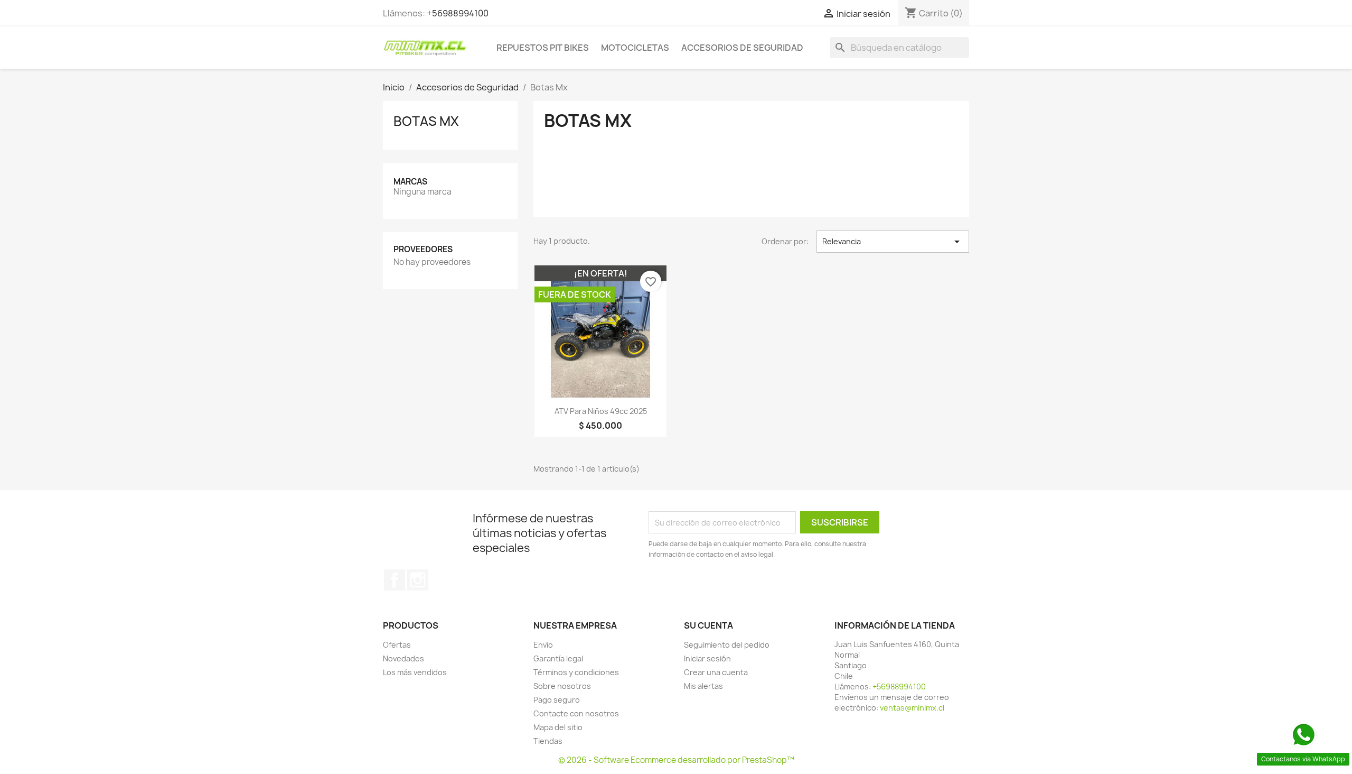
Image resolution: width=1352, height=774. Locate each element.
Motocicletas (635, 47)
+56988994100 (458, 13)
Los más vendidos (415, 672)
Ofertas (397, 645)
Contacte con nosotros (576, 713)
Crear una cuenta (716, 672)
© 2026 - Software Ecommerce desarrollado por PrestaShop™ (676, 760)
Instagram (417, 580)
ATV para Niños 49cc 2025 (601, 411)
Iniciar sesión (707, 658)
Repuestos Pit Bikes (542, 47)
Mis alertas (703, 686)
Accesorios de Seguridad (742, 47)
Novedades (403, 658)
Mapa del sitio (558, 727)
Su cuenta (708, 625)
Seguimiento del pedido (726, 645)
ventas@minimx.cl (912, 708)
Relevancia (892, 241)
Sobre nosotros (562, 686)
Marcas (410, 181)
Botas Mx (426, 121)
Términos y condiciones (576, 672)
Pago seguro (556, 700)
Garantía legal (558, 658)
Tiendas (547, 741)
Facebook (394, 580)
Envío (543, 645)
